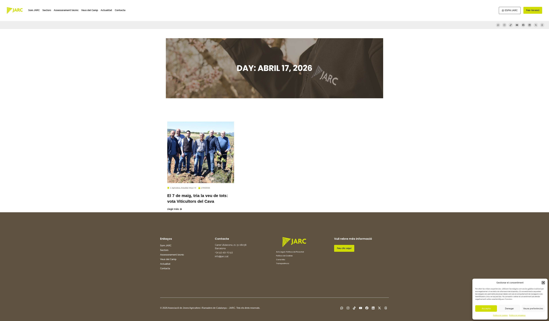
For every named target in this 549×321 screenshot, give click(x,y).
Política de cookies (500, 315)
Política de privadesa (517, 315)
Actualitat (106, 10)
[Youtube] (517, 25)
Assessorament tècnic (66, 10)
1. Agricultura (175, 188)
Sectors (46, 10)
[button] (543, 282)
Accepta (486, 308)
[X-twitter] (536, 25)
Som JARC (34, 10)
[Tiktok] (510, 25)
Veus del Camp (89, 10)
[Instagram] (504, 25)
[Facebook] (523, 25)
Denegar (509, 308)
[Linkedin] (529, 25)
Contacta (120, 10)
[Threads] (542, 25)
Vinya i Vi (192, 188)
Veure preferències (533, 308)
